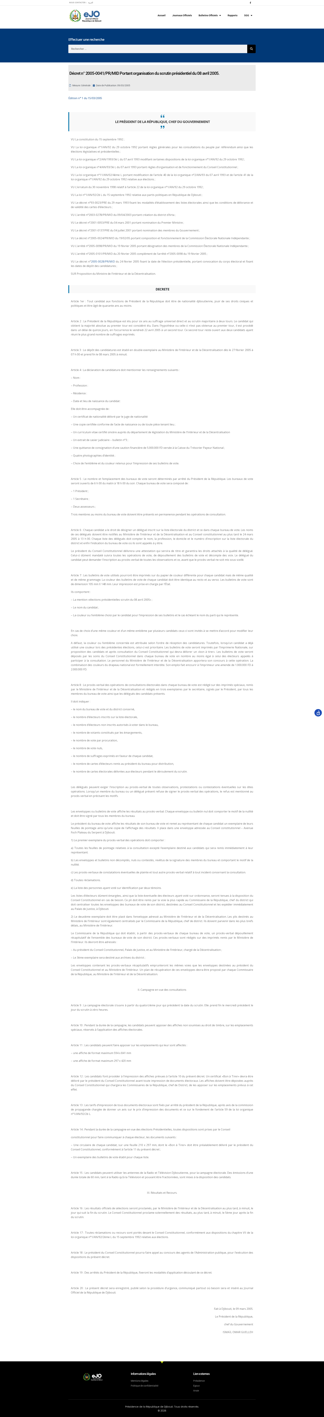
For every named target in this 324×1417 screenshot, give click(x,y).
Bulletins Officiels (208, 15)
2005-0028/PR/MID (103, 261)
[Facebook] (250, 2)
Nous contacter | (77, 3)
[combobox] (157, 49)
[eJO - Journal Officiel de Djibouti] (85, 15)
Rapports (232, 15)
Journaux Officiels (182, 15)
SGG (246, 15)
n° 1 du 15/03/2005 (85, 98)
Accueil (162, 15)
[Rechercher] (251, 49)
